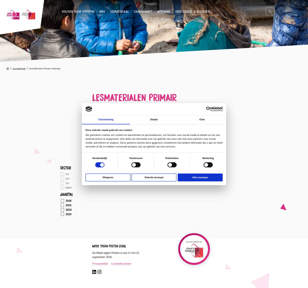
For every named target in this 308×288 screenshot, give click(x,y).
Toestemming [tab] (105, 119)
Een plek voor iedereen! (78, 11)
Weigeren (108, 177)
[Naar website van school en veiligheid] (194, 257)
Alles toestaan (200, 177)
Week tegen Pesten (20, 14)
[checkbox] (74, 174)
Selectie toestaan (154, 177)
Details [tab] (154, 119)
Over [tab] (202, 119)
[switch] (136, 164)
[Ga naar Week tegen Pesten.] (7, 68)
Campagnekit (143, 11)
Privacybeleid (100, 263)
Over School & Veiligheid (192, 11)
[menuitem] (78, 11)
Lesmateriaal (119, 11)
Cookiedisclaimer (121, 263)
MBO (102, 11)
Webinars (163, 11)
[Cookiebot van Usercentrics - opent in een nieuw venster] (209, 109)
